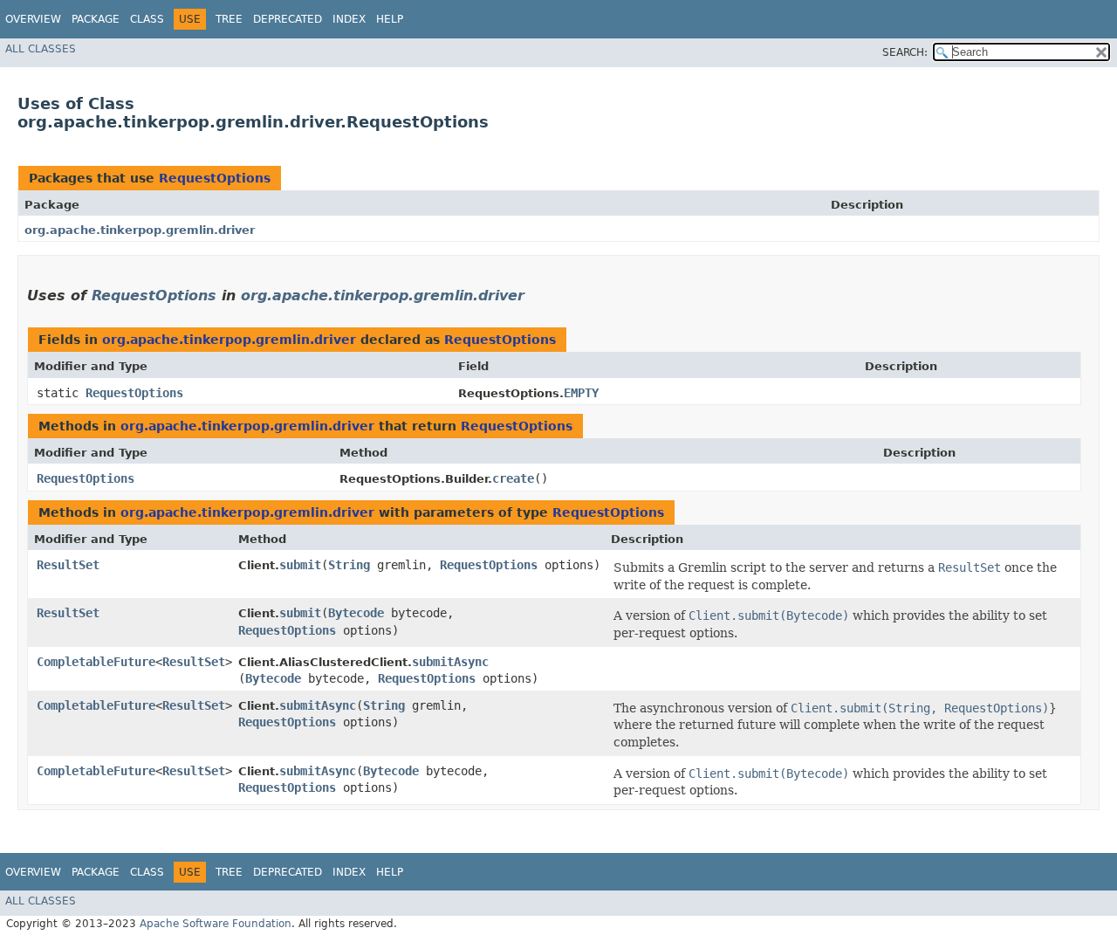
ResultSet (68, 565)
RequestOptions (215, 178)
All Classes (40, 49)
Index (349, 19)
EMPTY (581, 393)
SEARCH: (905, 52)
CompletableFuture (96, 662)
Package (96, 19)
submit (300, 565)
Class (147, 19)
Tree (229, 19)
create (513, 478)
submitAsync (450, 662)
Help (389, 19)
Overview (33, 19)
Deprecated (287, 19)
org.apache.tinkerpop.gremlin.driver (139, 230)
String (349, 565)
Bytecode (356, 613)
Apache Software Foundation (215, 924)
